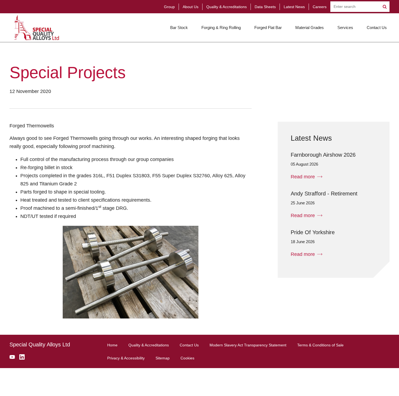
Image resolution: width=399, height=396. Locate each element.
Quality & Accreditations (226, 7)
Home (112, 345)
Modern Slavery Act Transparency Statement (248, 345)
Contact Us (377, 27)
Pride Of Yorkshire (313, 232)
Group (169, 7)
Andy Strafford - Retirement (324, 194)
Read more (303, 176)
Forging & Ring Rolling (221, 27)
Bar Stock (179, 27)
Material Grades (309, 27)
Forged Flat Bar (268, 27)
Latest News (294, 7)
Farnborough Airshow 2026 (323, 155)
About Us (190, 7)
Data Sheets (265, 7)
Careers (320, 7)
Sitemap (163, 358)
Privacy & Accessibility (126, 358)
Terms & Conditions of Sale (320, 345)
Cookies (187, 358)
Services (345, 27)
